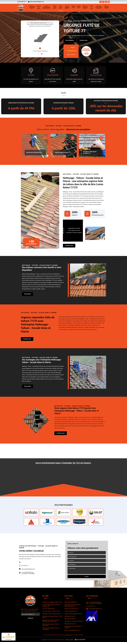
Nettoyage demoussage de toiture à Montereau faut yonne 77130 (50, 621)
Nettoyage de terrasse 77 (91, 8)
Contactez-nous (83, 40)
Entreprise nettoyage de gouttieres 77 (67, 7)
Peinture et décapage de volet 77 (106, 7)
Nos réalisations (70, 40)
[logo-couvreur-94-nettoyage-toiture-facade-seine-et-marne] (30, 600)
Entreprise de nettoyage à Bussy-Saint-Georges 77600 (51, 605)
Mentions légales (69, 639)
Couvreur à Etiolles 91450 (48, 608)
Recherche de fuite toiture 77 (55, 7)
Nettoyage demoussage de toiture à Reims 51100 (50, 625)
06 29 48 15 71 (22, 1)
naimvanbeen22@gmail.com (37, 1)
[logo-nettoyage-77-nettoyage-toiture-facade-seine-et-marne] (21, 7)
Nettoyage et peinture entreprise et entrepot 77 (98, 7)
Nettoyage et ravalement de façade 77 (85, 7)
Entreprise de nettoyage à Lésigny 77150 (52, 602)
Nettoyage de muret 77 (73, 7)
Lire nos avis (8, 639)
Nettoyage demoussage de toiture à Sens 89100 (52, 617)
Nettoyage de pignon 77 (79, 7)
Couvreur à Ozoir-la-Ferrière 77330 (50, 611)
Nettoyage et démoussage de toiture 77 (32, 7)
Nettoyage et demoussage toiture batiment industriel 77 (47, 7)
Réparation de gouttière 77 (39, 8)
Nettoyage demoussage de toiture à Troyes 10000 (50, 628)
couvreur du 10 (68, 635)
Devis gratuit (27, 294)
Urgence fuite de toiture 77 (60, 7)
